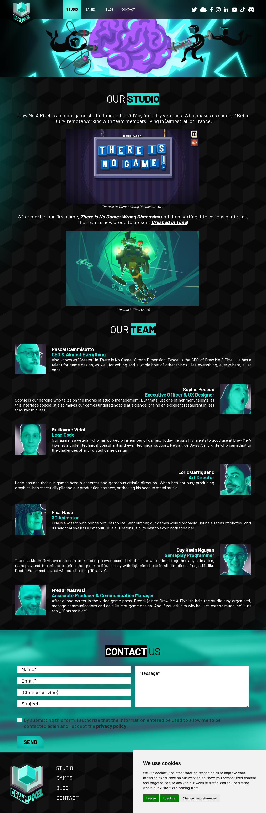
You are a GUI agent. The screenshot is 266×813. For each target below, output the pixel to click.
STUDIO (72, 9)
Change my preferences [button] (200, 798)
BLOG (109, 9)
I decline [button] (169, 798)
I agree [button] (151, 798)
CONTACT (128, 9)
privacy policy (111, 726)
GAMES (91, 9)
